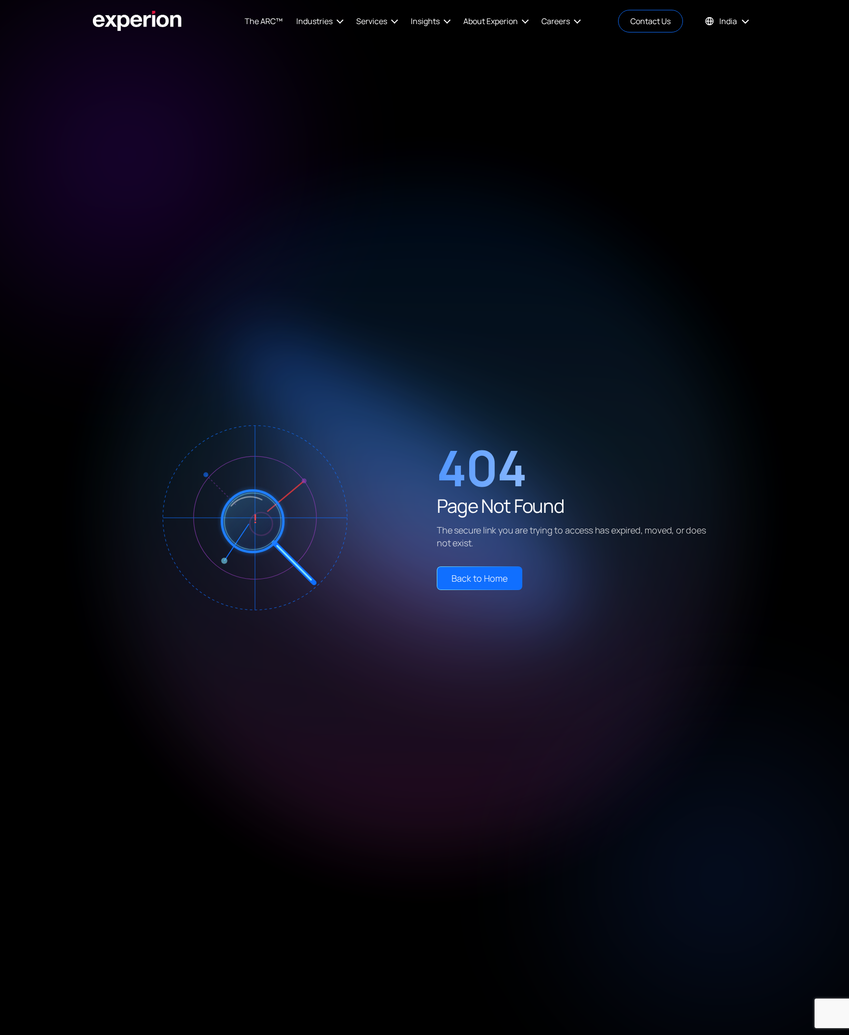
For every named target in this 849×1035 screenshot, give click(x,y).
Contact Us (650, 21)
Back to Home (480, 578)
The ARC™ (264, 21)
